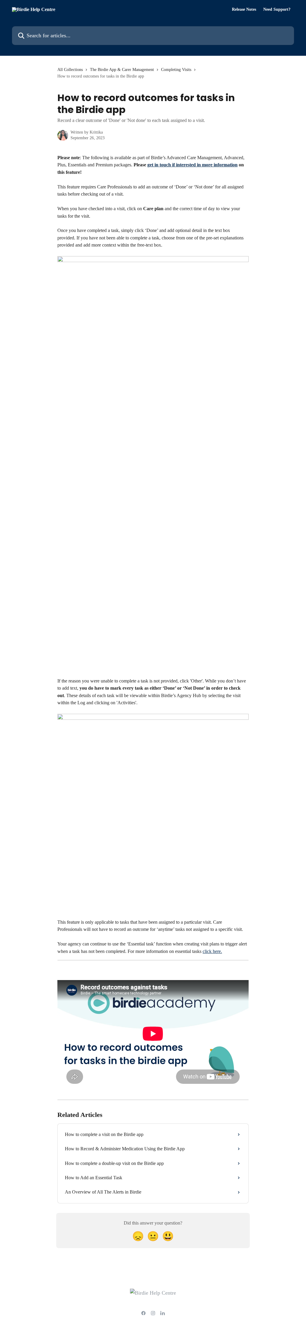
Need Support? (276, 9)
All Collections (70, 69)
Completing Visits (176, 69)
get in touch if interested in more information (192, 164)
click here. (212, 951)
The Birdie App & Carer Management (122, 69)
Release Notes (244, 9)
